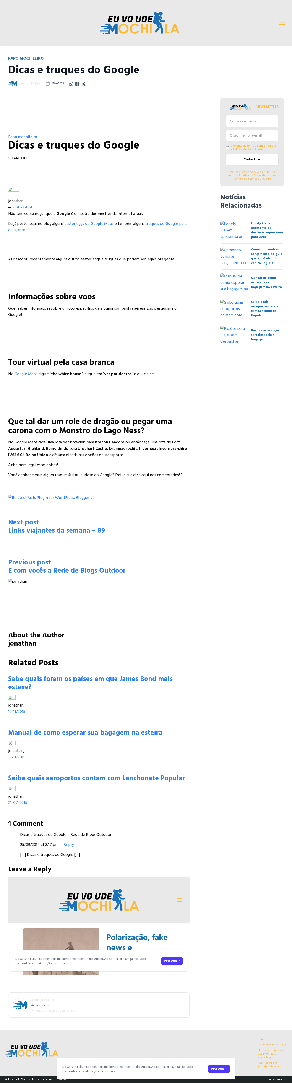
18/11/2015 (16, 712)
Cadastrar (252, 160)
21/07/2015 (17, 803)
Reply (69, 844)
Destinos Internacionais (272, 1044)
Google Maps (25, 374)
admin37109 (30, 84)
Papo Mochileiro (267, 1063)
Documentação (267, 1054)
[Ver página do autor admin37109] (12, 83)
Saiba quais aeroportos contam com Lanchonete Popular (96, 778)
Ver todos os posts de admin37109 (53, 1011)
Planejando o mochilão (272, 1050)
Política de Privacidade (248, 149)
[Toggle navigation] (282, 22)
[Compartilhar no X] (83, 83)
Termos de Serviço (245, 179)
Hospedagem (266, 1057)
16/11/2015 (16, 757)
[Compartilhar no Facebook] (77, 83)
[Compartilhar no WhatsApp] (71, 83)
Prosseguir (219, 1068)
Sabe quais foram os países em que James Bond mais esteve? (90, 683)
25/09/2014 (22, 207)
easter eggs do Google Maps (89, 224)
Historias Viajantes (269, 1066)
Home (261, 1039)
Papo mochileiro (22, 137)
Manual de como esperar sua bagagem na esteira (85, 732)
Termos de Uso (266, 146)
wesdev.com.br (278, 1079)
